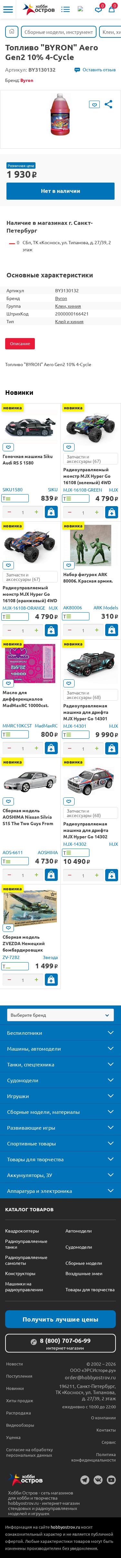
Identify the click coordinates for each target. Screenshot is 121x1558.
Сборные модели (84, 1263)
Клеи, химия (68, 306)
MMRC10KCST (17, 725)
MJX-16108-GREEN (82, 489)
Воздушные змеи (84, 1273)
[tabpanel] (60, 114)
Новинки (19, 392)
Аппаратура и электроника (39, 1190)
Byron (61, 298)
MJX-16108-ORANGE (24, 607)
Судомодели (22, 1080)
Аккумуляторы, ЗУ (29, 1175)
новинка (12, 407)
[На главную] (38, 9)
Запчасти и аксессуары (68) (84, 695)
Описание (20, 343)
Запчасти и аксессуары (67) (84, 459)
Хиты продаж (19, 1400)
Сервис (109, 1442)
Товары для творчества (35, 1159)
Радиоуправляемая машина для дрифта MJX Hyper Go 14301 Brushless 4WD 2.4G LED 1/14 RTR (89, 718)
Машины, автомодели (34, 1048)
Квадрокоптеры (22, 1230)
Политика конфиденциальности (93, 1457)
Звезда (50, 957)
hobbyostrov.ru (65, 1527)
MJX (113, 489)
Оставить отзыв (99, 69)
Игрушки (18, 1096)
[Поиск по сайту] (81, 9)
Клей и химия (69, 321)
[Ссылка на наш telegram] (84, 1479)
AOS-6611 (13, 852)
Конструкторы (20, 1273)
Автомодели (79, 1230)
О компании (103, 1417)
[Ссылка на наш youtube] (111, 1479)
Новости (14, 1363)
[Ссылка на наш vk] (98, 1479)
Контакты (106, 1430)
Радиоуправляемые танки (26, 1244)
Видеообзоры (20, 1425)
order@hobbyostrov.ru (90, 1377)
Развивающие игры (31, 1127)
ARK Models (106, 607)
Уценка (13, 1437)
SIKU (53, 489)
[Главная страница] (11, 32)
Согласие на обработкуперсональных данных (29, 1452)
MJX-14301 (74, 725)
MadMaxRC (46, 725)
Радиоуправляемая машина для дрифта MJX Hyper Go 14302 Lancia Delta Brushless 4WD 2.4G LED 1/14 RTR (88, 836)
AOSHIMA (48, 852)
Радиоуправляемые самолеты (26, 1260)
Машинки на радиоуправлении (24, 1286)
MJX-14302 (74, 843)
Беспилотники (24, 1032)
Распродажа (18, 1412)
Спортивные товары (31, 1143)
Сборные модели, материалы (43, 1111)
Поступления (19, 1376)
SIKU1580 (13, 489)
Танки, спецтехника (30, 1064)
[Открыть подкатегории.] (106, 1032)
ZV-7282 (11, 957)
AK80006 (72, 607)
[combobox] (60, 1015)
